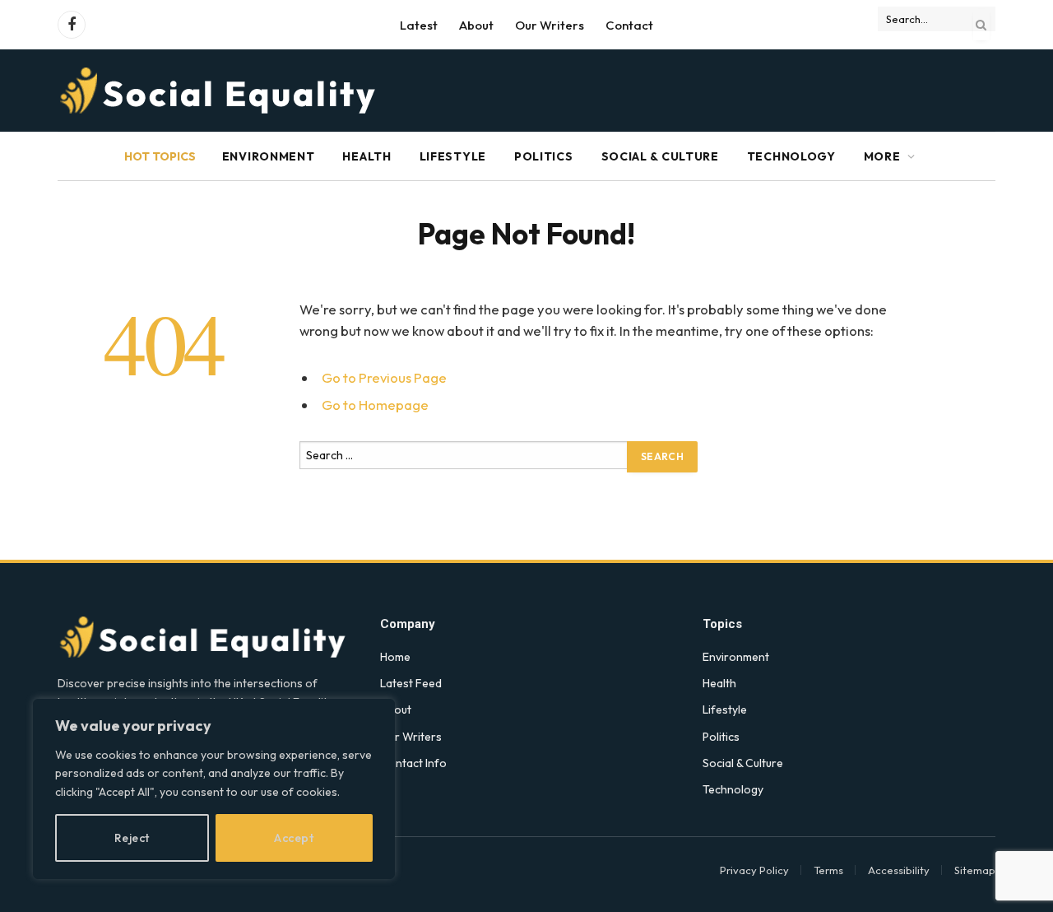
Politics (543, 156)
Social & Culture (660, 156)
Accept (293, 838)
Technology (791, 156)
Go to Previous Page (384, 377)
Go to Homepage (375, 404)
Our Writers (549, 25)
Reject (132, 838)
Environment (268, 156)
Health (366, 156)
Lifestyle (453, 156)
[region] (214, 789)
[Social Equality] (219, 90)
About (476, 25)
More (882, 156)
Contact (629, 25)
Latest (419, 25)
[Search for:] (464, 461)
